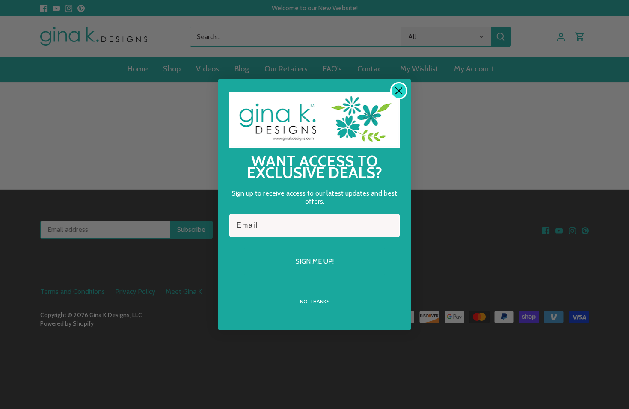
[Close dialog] (398, 90)
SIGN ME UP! (315, 261)
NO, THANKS (314, 301)
